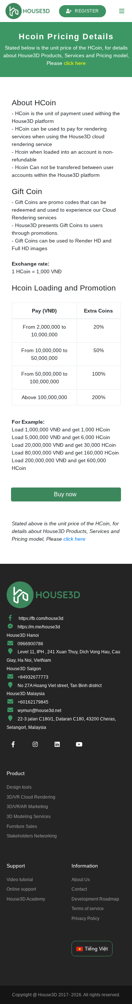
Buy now (66, 494)
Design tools (19, 787)
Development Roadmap (95, 899)
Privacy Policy (85, 918)
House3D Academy (26, 899)
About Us (81, 879)
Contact (79, 889)
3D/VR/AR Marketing (27, 806)
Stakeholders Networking (32, 836)
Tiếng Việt (96, 949)
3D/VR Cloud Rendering (31, 797)
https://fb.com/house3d (41, 618)
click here (75, 63)
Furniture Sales (22, 826)
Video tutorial (20, 879)
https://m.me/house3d (39, 626)
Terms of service (88, 908)
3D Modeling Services (29, 816)
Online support (21, 889)
